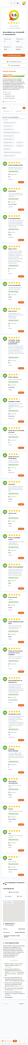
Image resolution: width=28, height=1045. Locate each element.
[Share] (15, 1041)
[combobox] (7, 111)
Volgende (21, 1003)
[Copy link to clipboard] (11, 3)
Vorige (6, 1003)
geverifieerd (21, 986)
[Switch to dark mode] (14, 3)
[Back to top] (24, 1041)
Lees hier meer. (17, 989)
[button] (14, 997)
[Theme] (20, 1041)
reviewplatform (13, 972)
